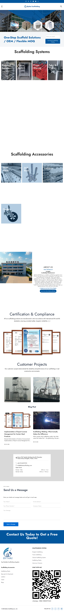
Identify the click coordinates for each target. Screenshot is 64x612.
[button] (31, 27)
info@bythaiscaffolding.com (24, 465)
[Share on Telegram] (33, 1)
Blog (7, 413)
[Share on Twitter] (28, 1)
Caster (2, 579)
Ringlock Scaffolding (37, 552)
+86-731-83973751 (22, 463)
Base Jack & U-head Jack (7, 574)
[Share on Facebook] (26, 1)
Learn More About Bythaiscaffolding (48, 291)
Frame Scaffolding (36, 555)
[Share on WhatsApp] (38, 1)
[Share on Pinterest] (30, 1)
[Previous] (1, 279)
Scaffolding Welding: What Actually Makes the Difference (16, 433)
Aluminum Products (37, 563)
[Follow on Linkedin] (55, 609)
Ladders (3, 577)
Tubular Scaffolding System (39, 557)
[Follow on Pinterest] (58, 609)
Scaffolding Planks (36, 560)
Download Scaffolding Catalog (53, 41)
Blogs (2, 582)
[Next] (30, 279)
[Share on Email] (35, 1)
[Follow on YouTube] (61, 609)
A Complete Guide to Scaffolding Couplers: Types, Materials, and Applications (44, 434)
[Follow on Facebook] (52, 609)
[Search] (61, 6)
